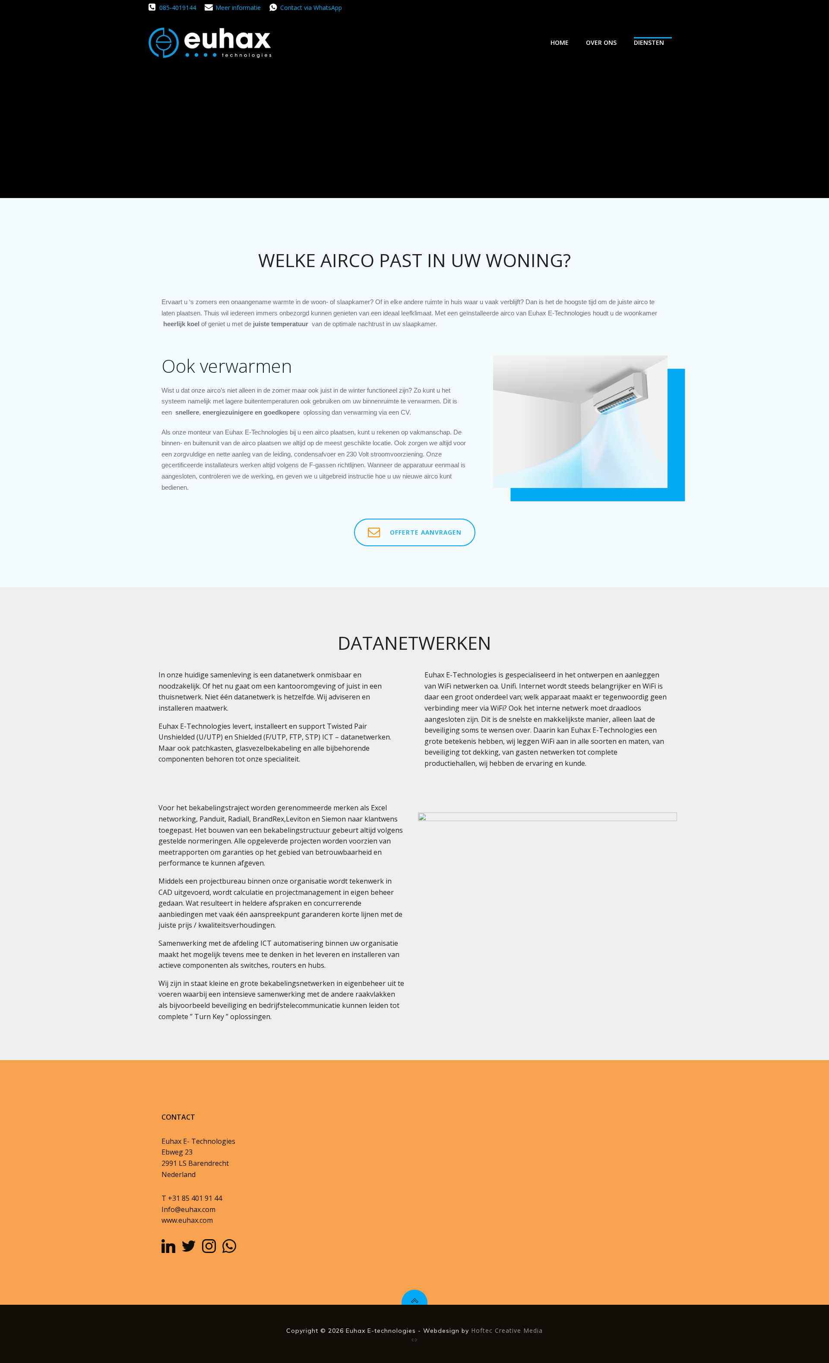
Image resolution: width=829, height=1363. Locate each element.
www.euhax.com (187, 1220)
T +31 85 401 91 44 (191, 1198)
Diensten (649, 42)
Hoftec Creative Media (507, 1330)
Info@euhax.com (188, 1209)
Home (560, 42)
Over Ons (601, 42)
